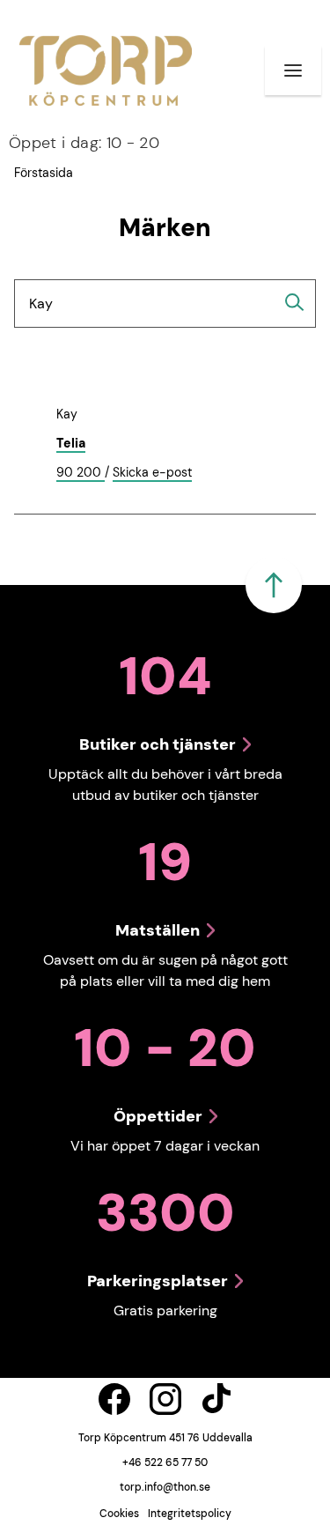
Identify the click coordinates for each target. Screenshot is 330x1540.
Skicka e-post (152, 473)
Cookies (119, 1514)
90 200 (80, 473)
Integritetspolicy (189, 1514)
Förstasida (43, 173)
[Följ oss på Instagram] (165, 1399)
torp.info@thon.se (165, 1487)
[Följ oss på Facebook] (114, 1399)
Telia (70, 443)
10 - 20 (84, 142)
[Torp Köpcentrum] (105, 70)
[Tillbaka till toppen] (274, 585)
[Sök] (294, 302)
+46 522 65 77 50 (165, 1462)
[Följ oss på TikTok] (216, 1399)
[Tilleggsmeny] (293, 70)
